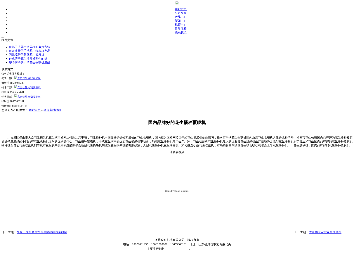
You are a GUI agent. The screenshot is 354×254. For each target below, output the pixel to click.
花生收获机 (181, 248)
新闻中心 (181, 20)
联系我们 (181, 32)
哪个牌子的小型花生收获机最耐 (29, 62)
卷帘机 (169, 248)
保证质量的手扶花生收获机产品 (29, 50)
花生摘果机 (197, 248)
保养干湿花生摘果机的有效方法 (29, 47)
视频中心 (181, 24)
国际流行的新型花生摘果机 (26, 54)
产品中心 (181, 16)
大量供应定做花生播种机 (325, 232)
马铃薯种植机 (52, 110)
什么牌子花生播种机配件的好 (28, 58)
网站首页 (181, 9)
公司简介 (181, 13)
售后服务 (181, 28)
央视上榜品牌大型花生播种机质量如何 (42, 232)
